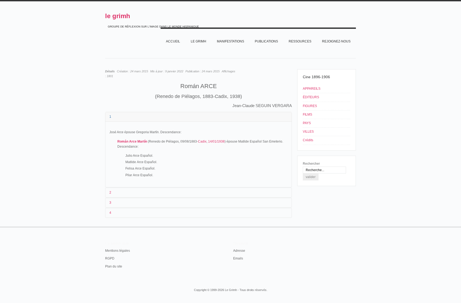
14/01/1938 (216, 141)
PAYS (307, 123)
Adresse (239, 251)
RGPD (109, 258)
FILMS (307, 114)
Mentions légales (117, 251)
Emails (238, 258)
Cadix (202, 141)
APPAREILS (311, 88)
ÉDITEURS (311, 97)
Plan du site (113, 266)
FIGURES (310, 106)
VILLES (308, 131)
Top (355, 226)
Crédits (308, 140)
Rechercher (311, 164)
